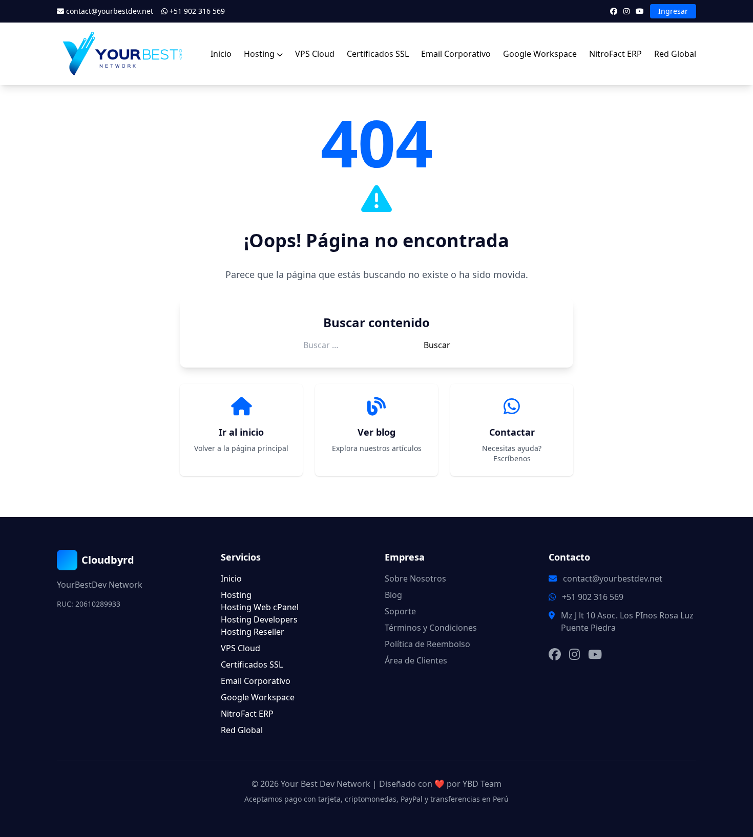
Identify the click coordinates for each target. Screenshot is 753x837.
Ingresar (673, 11)
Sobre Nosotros (415, 578)
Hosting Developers (259, 619)
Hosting (259, 53)
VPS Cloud (314, 53)
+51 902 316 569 (196, 11)
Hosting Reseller (252, 631)
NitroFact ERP (615, 53)
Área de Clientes (416, 660)
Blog (393, 594)
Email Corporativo (456, 53)
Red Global (675, 53)
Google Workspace (540, 53)
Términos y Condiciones (431, 627)
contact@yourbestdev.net (109, 11)
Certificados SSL (378, 53)
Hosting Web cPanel (260, 607)
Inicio (221, 53)
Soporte (400, 611)
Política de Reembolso (427, 644)
